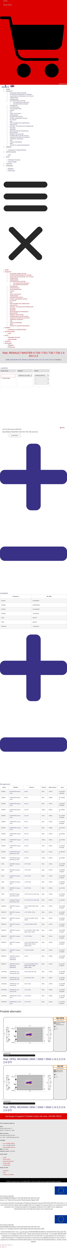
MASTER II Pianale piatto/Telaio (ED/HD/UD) (15, 957)
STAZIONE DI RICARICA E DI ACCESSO (20, 137)
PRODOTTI (9, 91)
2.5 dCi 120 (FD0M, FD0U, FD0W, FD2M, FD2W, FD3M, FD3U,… (31, 944)
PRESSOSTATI (13, 124)
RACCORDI (12, 127)
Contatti (8, 341)
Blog (8, 157)
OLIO (11, 121)
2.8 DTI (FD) (27, 876)
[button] (25, 220)
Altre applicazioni (5, 784)
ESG (9, 333)
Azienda (8, 147)
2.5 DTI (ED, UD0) (29, 977)
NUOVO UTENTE (7, 5)
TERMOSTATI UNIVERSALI (16, 138)
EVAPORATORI (13, 105)
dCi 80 (26, 791)
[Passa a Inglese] (11, 168)
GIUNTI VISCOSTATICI (15, 113)
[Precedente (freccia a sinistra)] (1, 1247)
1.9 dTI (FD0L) (28, 936)
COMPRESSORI (14, 97)
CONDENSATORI (14, 99)
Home (7, 270)
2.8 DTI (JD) (27, 864)
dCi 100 (26, 815)
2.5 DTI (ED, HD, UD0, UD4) (31, 900)
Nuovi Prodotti (12, 339)
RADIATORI (13, 129)
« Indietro (4, 368)
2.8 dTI (26, 956)
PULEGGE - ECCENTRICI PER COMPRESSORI (21, 126)
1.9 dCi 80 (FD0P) (29, 950)
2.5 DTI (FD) (27, 888)
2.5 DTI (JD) (27, 989)
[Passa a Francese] (11, 170)
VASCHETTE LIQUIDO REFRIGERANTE (19, 145)
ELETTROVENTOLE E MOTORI (17, 100)
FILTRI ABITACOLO (14, 107)
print (63, 427)
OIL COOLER (13, 119)
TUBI (11, 140)
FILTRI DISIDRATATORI (15, 108)
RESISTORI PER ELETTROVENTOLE (19, 131)
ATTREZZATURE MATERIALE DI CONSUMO (21, 94)
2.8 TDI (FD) (27, 995)
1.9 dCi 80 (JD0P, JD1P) (30, 924)
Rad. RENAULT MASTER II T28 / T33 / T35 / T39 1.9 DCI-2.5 (37, 359)
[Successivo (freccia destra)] (4, 1247)
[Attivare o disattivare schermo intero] (4, 1245)
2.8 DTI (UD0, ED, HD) (30, 971)
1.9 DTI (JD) (27, 870)
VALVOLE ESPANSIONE (16, 142)
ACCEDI (5, 1)
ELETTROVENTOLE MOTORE (20, 104)
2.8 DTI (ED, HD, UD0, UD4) (31, 894)
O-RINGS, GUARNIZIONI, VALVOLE (18, 118)
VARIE (11, 143)
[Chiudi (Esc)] (10, 1245)
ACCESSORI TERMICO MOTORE (18, 93)
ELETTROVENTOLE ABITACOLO (21, 102)
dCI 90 (26, 797)
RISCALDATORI (14, 132)
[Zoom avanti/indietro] (1, 1245)
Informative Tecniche (14, 160)
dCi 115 (26, 803)
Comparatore (63, 83)
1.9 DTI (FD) (27, 882)
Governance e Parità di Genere (17, 150)
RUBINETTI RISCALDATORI (17, 134)
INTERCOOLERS (14, 115)
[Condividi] (7, 1245)
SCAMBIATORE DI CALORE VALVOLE (19, 135)
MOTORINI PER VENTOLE (16, 116)
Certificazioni (11, 152)
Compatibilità (4, 593)
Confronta (14, 435)
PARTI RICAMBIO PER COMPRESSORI (19, 123)
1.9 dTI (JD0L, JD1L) (29, 912)
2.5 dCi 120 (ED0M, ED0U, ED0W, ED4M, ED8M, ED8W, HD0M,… (31, 965)
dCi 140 (26, 809)
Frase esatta (6, 378)
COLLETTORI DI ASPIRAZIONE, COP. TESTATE (22, 96)
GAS (11, 112)
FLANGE (12, 110)
